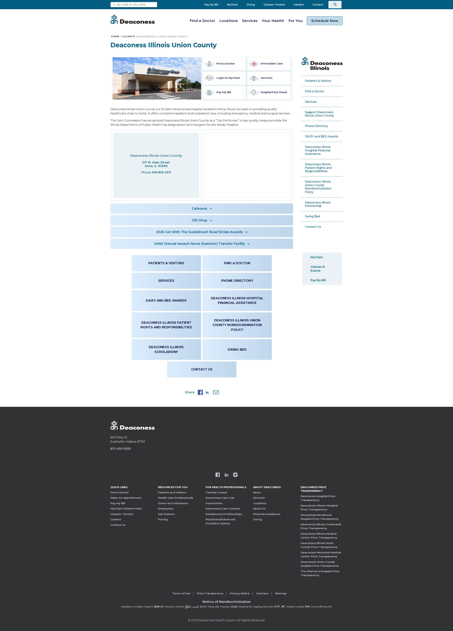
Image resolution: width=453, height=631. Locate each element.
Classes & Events (318, 268)
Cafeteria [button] (199, 209)
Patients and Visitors (172, 492)
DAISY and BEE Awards (166, 300)
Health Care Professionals (175, 497)
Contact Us (202, 369)
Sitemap (280, 593)
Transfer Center (216, 492)
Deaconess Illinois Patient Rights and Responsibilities (166, 325)
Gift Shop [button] (199, 220)
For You (295, 21)
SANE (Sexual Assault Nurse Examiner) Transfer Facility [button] (199, 244)
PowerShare (214, 503)
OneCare (262, 593)
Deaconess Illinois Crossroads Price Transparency (321, 526)
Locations (228, 21)
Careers (115, 519)
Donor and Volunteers (173, 503)
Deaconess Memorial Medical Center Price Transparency (321, 554)
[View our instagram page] (235, 475)
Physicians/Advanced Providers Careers (220, 521)
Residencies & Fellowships (224, 514)
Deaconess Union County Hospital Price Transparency (320, 564)
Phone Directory (237, 280)
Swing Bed (237, 349)
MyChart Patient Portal (125, 508)
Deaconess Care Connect (223, 508)
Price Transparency (210, 593)
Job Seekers (166, 514)
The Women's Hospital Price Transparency (320, 573)
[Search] (335, 5)
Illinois (129, 36)
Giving (257, 519)
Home (115, 36)
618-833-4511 (161, 172)
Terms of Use (181, 593)
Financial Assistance (266, 514)
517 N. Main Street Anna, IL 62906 (156, 164)
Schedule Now (324, 21)
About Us (259, 508)
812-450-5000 (120, 448)
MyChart (317, 257)
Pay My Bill (318, 280)
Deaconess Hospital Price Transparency (318, 498)
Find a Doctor (202, 21)
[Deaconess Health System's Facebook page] (218, 475)
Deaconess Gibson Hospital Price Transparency (319, 507)
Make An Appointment (125, 497)
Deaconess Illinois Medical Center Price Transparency (319, 535)
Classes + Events (121, 514)
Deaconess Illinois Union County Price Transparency (319, 545)
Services (250, 21)
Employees (165, 508)
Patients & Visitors (166, 263)
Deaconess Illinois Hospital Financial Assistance (237, 300)
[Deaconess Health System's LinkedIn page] (226, 475)
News (257, 492)
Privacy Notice (240, 593)
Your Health (273, 21)
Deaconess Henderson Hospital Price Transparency (320, 517)
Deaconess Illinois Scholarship (166, 349)
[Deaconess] (132, 19)
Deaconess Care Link (220, 497)
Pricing (163, 519)
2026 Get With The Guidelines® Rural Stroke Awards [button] (199, 232)
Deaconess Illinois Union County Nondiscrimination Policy (237, 325)
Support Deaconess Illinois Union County (319, 114)
